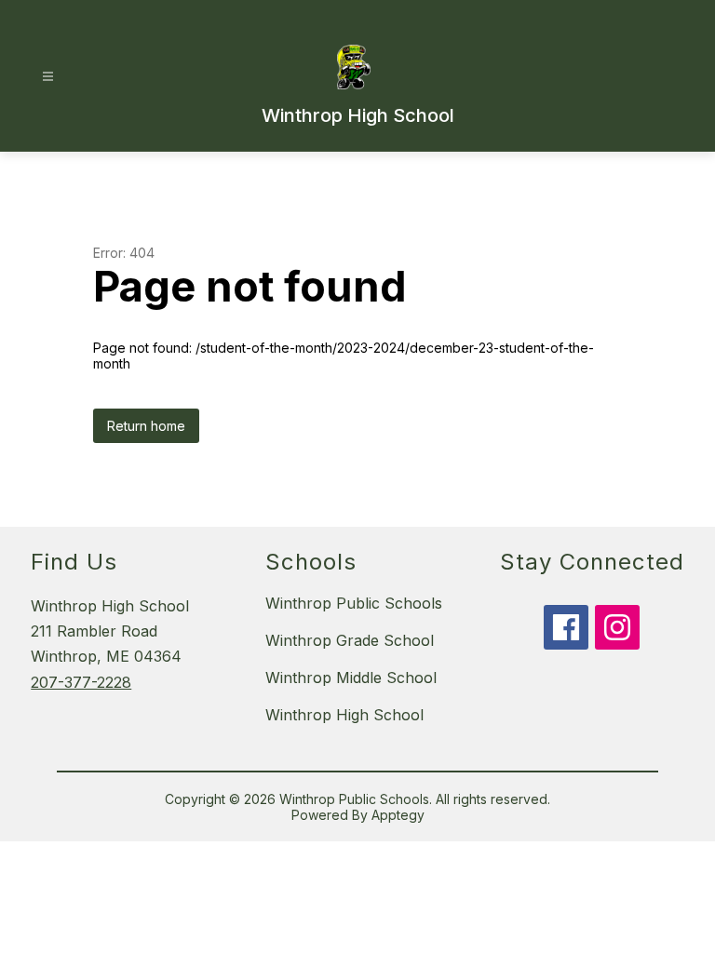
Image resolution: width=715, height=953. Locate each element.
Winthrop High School (344, 714)
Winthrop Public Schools (353, 603)
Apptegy (398, 815)
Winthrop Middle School (351, 677)
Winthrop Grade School (349, 640)
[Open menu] (48, 76)
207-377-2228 (81, 682)
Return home (146, 426)
